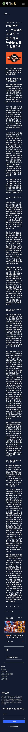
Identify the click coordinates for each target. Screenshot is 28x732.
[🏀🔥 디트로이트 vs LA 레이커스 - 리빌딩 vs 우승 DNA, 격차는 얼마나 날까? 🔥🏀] (14, 627)
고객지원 (4, 679)
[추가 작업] (21, 22)
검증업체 (4, 671)
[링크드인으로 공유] (14, 606)
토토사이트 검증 (7, 674)
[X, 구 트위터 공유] (10, 606)
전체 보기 (20, 617)
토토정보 (4, 676)
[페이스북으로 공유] (6, 606)
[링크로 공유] (18, 606)
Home (3, 669)
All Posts (7, 14)
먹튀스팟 (5, 693)
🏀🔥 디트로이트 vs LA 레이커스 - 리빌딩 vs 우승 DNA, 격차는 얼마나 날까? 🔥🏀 (14, 636)
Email (5, 714)
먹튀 (10, 3)
